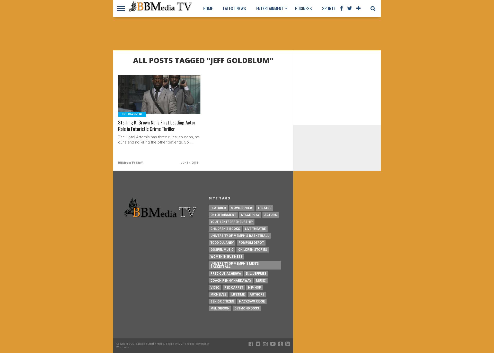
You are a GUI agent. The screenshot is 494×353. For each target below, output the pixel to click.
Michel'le (218, 294)
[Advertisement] (247, 33)
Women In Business (226, 256)
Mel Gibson (220, 308)
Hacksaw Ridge (252, 301)
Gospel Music (221, 249)
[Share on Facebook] (148, 101)
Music (261, 280)
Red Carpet (233, 287)
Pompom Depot (251, 243)
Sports (329, 8)
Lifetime (238, 294)
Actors (270, 215)
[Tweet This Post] (159, 101)
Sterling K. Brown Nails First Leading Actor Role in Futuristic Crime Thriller (157, 125)
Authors (257, 294)
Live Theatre (255, 229)
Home (208, 8)
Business (303, 8)
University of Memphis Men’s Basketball (234, 265)
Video (214, 287)
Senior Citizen (222, 301)
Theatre (264, 208)
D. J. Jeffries (256, 273)
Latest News (234, 8)
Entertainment (270, 8)
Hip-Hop (254, 287)
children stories (252, 249)
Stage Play (250, 215)
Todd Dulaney (222, 243)
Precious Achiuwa (225, 273)
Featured (218, 208)
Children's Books (225, 229)
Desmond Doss (246, 308)
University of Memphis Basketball (239, 236)
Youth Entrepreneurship (231, 222)
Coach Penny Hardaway (230, 280)
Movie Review (242, 208)
